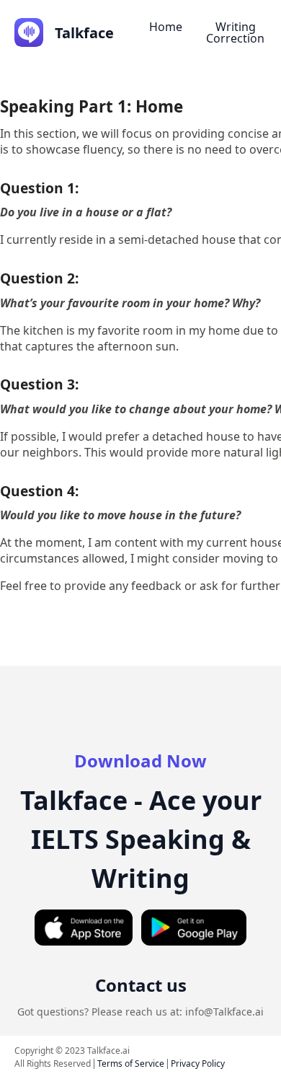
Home (165, 27)
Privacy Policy (198, 1063)
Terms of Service (130, 1063)
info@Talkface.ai (224, 1011)
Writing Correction (235, 32)
